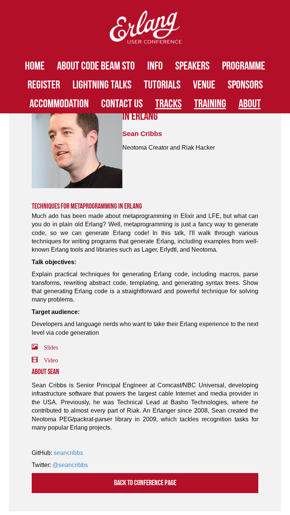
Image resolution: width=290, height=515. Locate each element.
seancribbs (68, 453)
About (250, 104)
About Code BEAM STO (96, 66)
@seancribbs (70, 465)
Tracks (168, 104)
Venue (204, 85)
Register (44, 85)
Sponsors (245, 85)
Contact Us (122, 104)
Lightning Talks (101, 85)
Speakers (192, 66)
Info (155, 66)
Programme (243, 66)
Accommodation (59, 104)
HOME (35, 66)
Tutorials (162, 85)
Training (210, 104)
